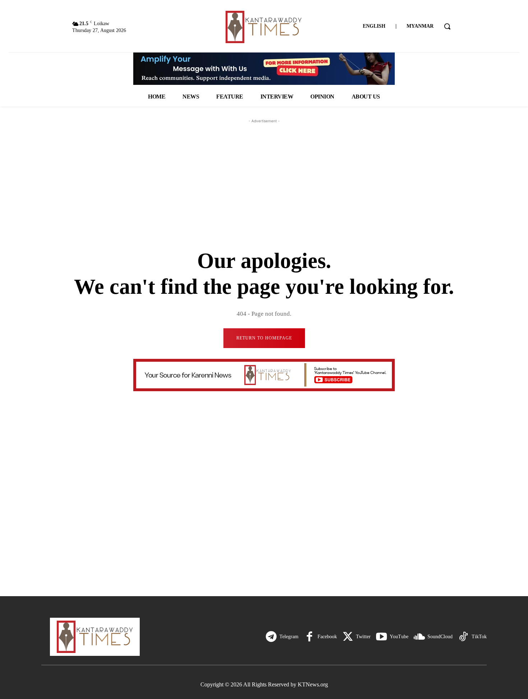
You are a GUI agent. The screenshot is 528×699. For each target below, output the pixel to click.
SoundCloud (440, 636)
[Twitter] (347, 636)
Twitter (363, 636)
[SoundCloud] (419, 636)
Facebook (327, 636)
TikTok (479, 636)
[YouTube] (381, 636)
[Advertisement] (264, 170)
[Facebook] (309, 636)
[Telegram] (271, 636)
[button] (447, 26)
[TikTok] (463, 636)
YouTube (399, 636)
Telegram (288, 636)
